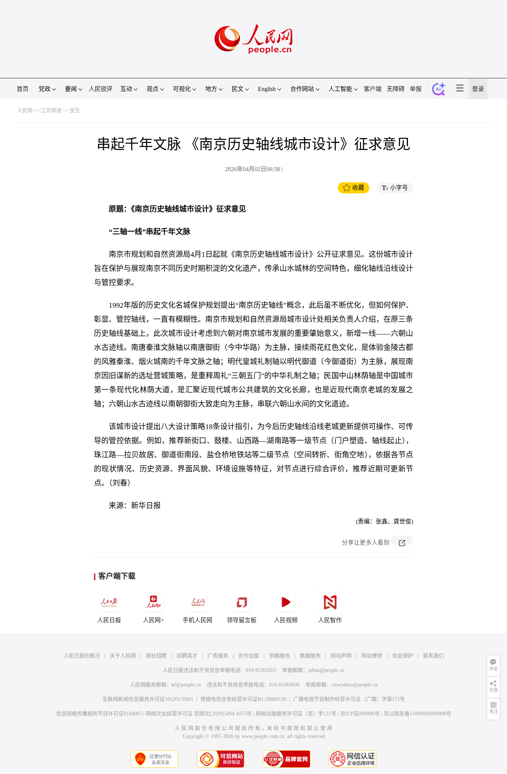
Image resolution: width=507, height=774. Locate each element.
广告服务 (217, 656)
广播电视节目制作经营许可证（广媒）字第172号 (349, 699)
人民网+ (153, 620)
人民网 (25, 110)
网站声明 (341, 656)
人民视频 (286, 620)
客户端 (373, 89)
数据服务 (310, 656)
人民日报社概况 (81, 656)
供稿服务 (279, 656)
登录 (478, 89)
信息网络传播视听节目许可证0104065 (99, 713)
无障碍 (396, 89)
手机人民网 (197, 620)
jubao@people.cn (326, 670)
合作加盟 (248, 656)
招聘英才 (187, 656)
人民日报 (109, 620)
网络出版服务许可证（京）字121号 (296, 713)
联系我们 (433, 656)
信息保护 (402, 656)
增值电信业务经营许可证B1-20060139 (243, 699)
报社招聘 (156, 656)
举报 (416, 89)
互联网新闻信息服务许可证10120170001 (147, 699)
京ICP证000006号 (360, 713)
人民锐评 (100, 89)
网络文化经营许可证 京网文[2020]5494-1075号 (199, 713)
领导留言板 (241, 620)
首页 (23, 89)
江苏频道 (51, 110)
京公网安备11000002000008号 (417, 713)
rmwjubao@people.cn (354, 685)
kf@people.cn (186, 685)
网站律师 (372, 656)
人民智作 (330, 620)
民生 (75, 110)
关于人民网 (123, 656)
